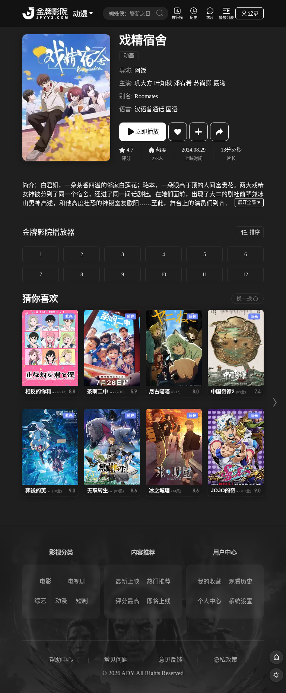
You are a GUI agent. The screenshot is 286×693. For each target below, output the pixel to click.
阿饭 (140, 70)
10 (163, 274)
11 (204, 274)
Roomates (146, 96)
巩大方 (143, 83)
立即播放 (147, 131)
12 (245, 274)
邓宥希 (183, 83)
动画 (129, 55)
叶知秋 (163, 83)
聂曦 (219, 83)
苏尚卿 (203, 83)
